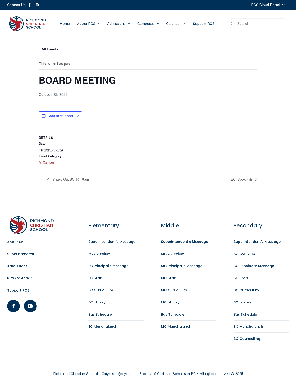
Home (65, 23)
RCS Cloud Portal (265, 5)
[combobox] (258, 23)
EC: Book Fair (242, 179)
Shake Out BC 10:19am (70, 179)
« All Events (48, 49)
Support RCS (204, 23)
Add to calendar (61, 116)
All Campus (46, 162)
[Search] (233, 24)
